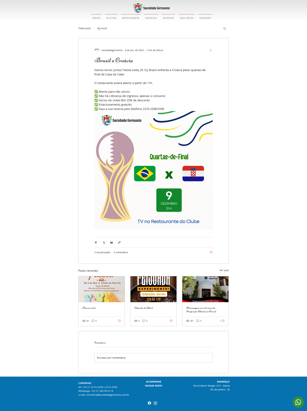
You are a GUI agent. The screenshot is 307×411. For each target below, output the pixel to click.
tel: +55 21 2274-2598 (90, 387)
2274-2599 (111, 387)
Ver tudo (224, 270)
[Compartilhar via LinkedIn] (111, 242)
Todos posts (84, 28)
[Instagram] (155, 403)
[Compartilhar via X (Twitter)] (103, 242)
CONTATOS (84, 383)
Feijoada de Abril (143, 308)
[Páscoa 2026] (102, 289)
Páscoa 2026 (89, 308)
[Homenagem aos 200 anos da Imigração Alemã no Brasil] (205, 289)
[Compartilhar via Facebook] (95, 242)
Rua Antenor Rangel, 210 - (208, 385)
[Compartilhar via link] (119, 242)
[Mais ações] (211, 50)
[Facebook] (149, 403)
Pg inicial (102, 28)
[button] (224, 28)
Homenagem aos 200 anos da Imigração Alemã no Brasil (201, 309)
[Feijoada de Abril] (153, 289)
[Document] (298, 402)
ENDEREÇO (223, 381)
